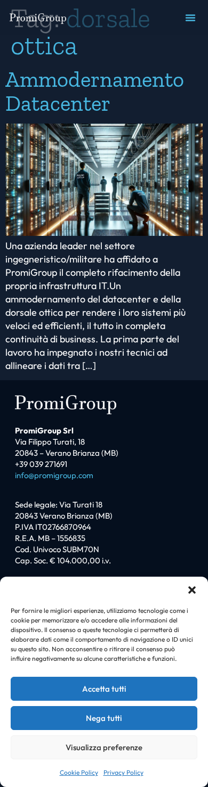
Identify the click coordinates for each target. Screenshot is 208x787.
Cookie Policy (79, 772)
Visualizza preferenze (104, 747)
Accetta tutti (104, 689)
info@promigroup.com (54, 475)
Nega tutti (104, 718)
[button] (192, 590)
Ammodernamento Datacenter (94, 91)
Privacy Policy (123, 772)
